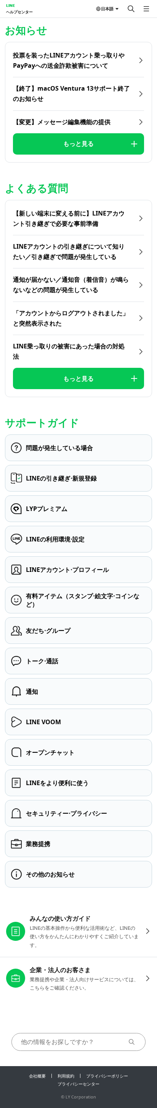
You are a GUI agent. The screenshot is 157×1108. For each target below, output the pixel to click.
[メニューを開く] (146, 8)
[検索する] (131, 8)
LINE (10, 5)
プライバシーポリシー (107, 1076)
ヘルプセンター (19, 11)
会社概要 (37, 1076)
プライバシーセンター (78, 1084)
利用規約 (66, 1076)
